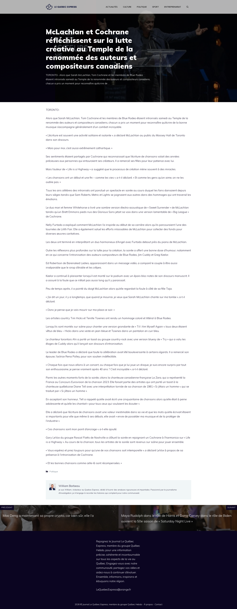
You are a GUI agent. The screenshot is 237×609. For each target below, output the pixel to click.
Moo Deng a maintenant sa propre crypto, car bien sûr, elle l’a (48, 515)
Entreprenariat (172, 7)
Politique (142, 7)
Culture (127, 7)
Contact (158, 604)
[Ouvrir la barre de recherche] (187, 7)
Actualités (112, 7)
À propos (148, 604)
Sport (155, 7)
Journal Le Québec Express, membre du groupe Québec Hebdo (112, 604)
